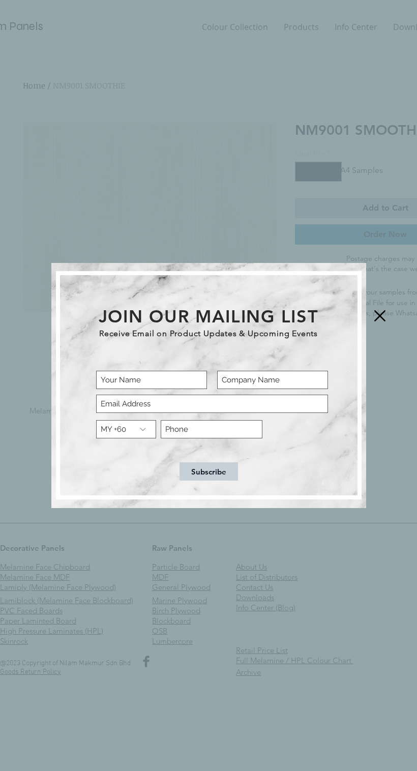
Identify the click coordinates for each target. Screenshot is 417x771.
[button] (379, 315)
